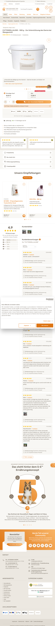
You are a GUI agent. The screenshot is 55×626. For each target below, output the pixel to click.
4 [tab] (30, 89)
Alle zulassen (44, 325)
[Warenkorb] (50, 10)
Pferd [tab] (15, 14)
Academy (17, 4)
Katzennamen (7, 594)
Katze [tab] (10, 14)
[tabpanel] (27, 19)
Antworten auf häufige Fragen (38, 568)
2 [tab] (26, 89)
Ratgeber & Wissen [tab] (45, 14)
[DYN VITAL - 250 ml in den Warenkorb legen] (49, 215)
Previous (1, 143)
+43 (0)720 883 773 (12, 563)
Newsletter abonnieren (15, 544)
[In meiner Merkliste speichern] (49, 40)
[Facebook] (34, 545)
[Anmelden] (46, 7)
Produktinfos (25, 34)
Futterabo (6, 586)
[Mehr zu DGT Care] (50, 106)
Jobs (5, 599)
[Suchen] (37, 9)
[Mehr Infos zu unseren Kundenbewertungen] (40, 240)
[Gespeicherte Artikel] (50, 7)
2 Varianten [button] (6, 198)
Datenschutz (21, 621)
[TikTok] (46, 545)
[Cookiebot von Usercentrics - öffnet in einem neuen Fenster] (47, 299)
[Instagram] (30, 545)
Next (53, 143)
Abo (32, 93)
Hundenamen (7, 592)
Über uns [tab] (35, 14)
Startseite (5, 23)
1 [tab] (25, 89)
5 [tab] (31, 525)
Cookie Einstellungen (38, 621)
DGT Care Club (7, 588)
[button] (6, 17)
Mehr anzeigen (28, 457)
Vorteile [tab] (29, 14)
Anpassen (26, 325)
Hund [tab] (5, 14)
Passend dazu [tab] (27, 177)
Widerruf (27, 621)
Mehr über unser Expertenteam (13, 83)
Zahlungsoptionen (8, 585)
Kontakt (50, 4)
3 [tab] (28, 89)
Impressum (14, 621)
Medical (11, 4)
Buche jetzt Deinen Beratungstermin (39, 573)
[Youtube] (50, 545)
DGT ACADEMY (7, 601)
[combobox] (30, 9)
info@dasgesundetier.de (36, 561)
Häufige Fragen (40, 4)
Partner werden (7, 595)
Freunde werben (7, 590)
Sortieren (25, 245)
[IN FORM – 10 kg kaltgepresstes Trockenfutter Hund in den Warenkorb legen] (24, 215)
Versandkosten (28, 115)
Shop (5, 4)
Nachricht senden (35, 564)
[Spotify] (38, 545)
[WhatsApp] (42, 545)
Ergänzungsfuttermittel (13, 23)
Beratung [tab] (22, 14)
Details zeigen (47, 321)
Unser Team (6, 597)
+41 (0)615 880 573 (12, 566)
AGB (31, 621)
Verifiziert (32, 254)
